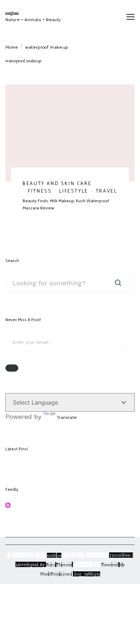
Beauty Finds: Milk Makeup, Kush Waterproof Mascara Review (66, 204)
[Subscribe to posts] (7, 505)
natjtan (12, 13)
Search (12, 260)
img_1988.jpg (87, 573)
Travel (106, 191)
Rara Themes (59, 564)
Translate (67, 417)
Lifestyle (73, 191)
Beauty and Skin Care (57, 183)
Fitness (40, 191)
